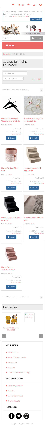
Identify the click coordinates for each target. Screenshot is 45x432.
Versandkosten (16, 134)
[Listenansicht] (39, 79)
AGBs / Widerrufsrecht (16, 357)
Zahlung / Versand (15, 386)
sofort (10, 125)
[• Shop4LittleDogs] (22, 29)
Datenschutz (12, 352)
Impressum (12, 362)
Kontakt (11, 391)
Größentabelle (13, 401)
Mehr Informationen (21, 16)
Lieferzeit (11, 367)
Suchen (38, 38)
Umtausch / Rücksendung (18, 373)
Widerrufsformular (15, 396)
